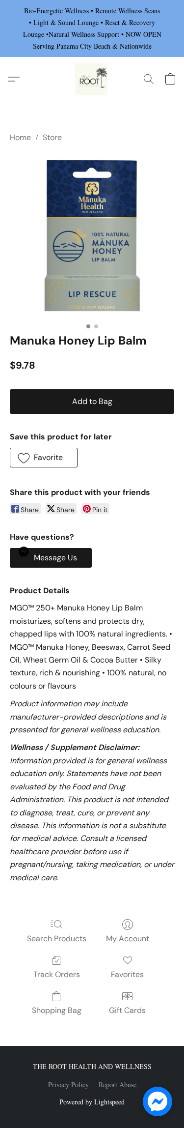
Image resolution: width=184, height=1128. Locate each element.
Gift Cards (127, 1010)
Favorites (127, 974)
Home (20, 137)
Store (52, 137)
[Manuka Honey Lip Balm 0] (92, 235)
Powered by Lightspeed (92, 1101)
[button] (92, 79)
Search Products (56, 938)
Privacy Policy (68, 1084)
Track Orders (56, 974)
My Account (127, 938)
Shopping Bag (56, 1010)
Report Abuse (117, 1084)
